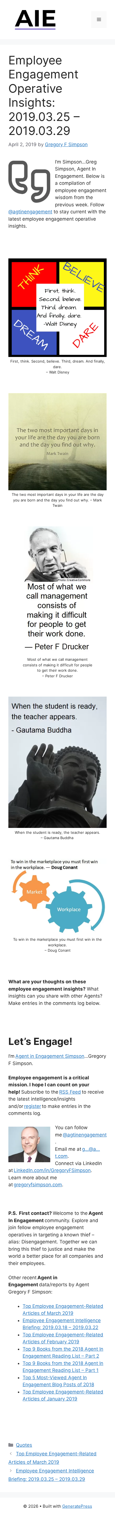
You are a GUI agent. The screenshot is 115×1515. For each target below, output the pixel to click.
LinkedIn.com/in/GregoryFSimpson (52, 1170)
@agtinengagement (30, 211)
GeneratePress (77, 1506)
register (32, 1106)
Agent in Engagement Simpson (49, 1056)
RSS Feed (70, 1092)
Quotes (24, 1445)
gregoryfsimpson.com (38, 1184)
